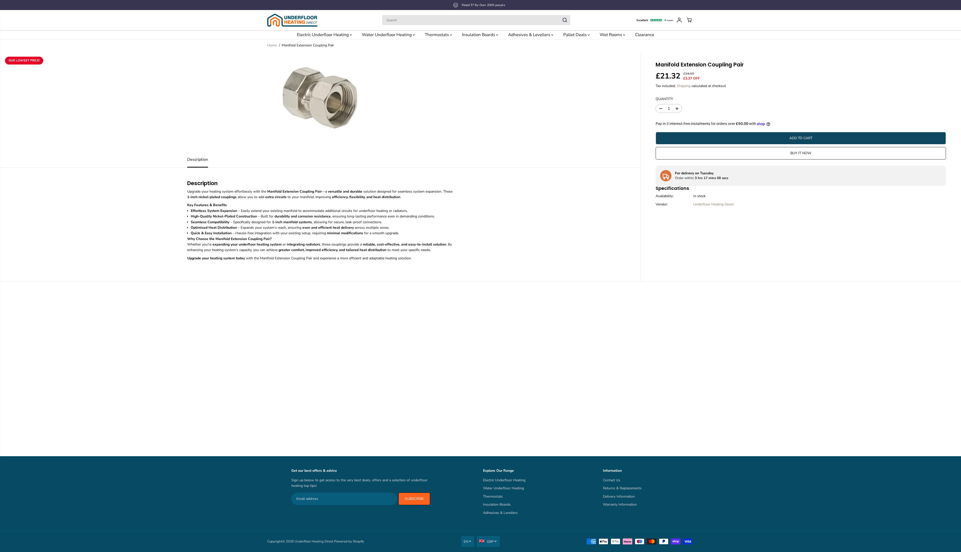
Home (272, 45)
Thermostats (437, 35)
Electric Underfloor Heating (323, 35)
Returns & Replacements (622, 488)
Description (197, 159)
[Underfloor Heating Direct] (292, 20)
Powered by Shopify (349, 541)
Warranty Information (620, 504)
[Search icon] (564, 20)
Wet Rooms (611, 35)
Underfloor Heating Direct (713, 204)
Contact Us (611, 480)
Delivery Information (619, 496)
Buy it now (800, 153)
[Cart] (689, 20)
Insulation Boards (479, 35)
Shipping (684, 86)
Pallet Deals (575, 35)
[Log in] (679, 20)
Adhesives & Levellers (529, 35)
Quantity (664, 99)
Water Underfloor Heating (387, 35)
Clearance (644, 35)
